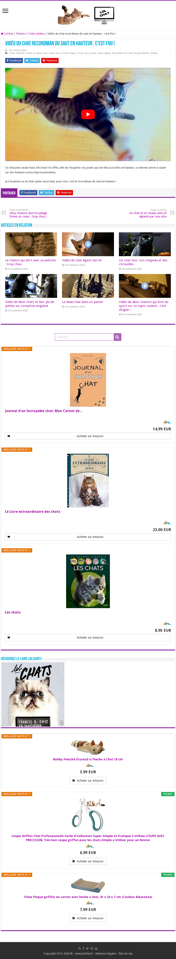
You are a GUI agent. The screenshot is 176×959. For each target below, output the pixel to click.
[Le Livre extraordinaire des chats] (88, 480)
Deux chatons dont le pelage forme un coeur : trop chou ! (28, 213)
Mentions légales (106, 953)
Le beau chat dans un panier (82, 302)
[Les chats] (88, 581)
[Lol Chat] (88, 14)
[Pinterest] (92, 948)
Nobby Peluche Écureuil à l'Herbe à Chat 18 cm (88, 759)
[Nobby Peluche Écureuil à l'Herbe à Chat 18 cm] (88, 747)
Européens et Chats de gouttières (130, 53)
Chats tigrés (104, 53)
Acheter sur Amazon (90, 436)
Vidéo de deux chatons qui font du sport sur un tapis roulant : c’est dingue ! (143, 306)
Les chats (13, 612)
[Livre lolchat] (33, 694)
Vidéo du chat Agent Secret (82, 260)
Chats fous (55, 53)
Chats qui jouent (86, 53)
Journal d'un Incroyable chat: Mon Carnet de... (43, 411)
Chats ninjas (69, 53)
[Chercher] (117, 337)
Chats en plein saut (36, 53)
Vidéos (154, 53)
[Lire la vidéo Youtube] (88, 114)
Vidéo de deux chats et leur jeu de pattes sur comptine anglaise (29, 304)
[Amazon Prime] (165, 421)
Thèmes (21, 33)
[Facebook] (83, 948)
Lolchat (8, 33)
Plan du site (126, 953)
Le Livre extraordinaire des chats (32, 512)
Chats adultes (36, 33)
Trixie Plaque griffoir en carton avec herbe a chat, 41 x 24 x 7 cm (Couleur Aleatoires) (88, 897)
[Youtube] (96, 948)
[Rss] (79, 948)
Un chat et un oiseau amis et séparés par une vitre (148, 213)
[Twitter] (87, 948)
